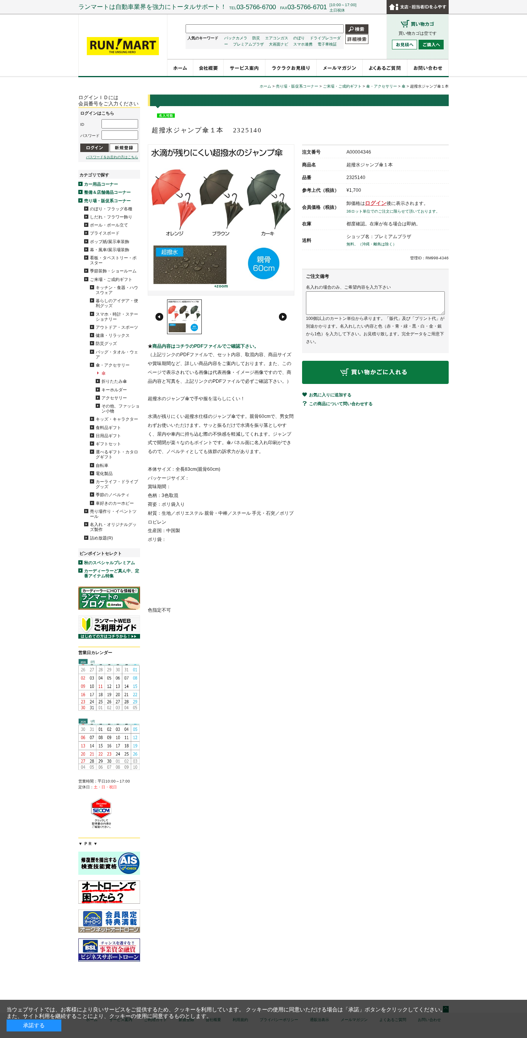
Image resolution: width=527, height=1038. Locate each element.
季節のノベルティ (113, 494)
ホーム (265, 86)
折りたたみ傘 (114, 381)
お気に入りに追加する (330, 394)
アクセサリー (114, 398)
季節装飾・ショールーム (113, 271)
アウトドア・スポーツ (117, 327)
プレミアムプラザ (248, 44)
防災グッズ (106, 343)
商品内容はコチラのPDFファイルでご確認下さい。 (205, 346)
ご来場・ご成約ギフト (111, 279)
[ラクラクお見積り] (291, 67)
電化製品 (104, 473)
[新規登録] (124, 147)
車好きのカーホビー (115, 503)
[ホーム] (180, 67)
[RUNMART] (122, 46)
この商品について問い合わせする (341, 403)
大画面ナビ (278, 44)
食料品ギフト (108, 427)
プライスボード (105, 233)
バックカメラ (235, 38)
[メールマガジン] (340, 67)
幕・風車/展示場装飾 (109, 249)
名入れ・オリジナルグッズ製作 (113, 527)
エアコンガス (276, 38)
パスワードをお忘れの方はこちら (112, 157)
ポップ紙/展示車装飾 (109, 241)
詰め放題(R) (101, 538)
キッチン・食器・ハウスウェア (117, 290)
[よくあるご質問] (385, 67)
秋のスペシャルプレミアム (109, 562)
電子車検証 (327, 44)
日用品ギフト (108, 435)
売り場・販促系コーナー (107, 200)
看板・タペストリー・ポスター (113, 260)
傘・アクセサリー (113, 365)
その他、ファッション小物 (120, 408)
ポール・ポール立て (109, 225)
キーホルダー (114, 389)
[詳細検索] (356, 39)
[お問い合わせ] (428, 67)
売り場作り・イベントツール (113, 514)
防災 (256, 38)
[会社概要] (208, 67)
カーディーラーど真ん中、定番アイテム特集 (111, 573)
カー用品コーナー (101, 184)
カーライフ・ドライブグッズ (117, 484)
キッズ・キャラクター (117, 419)
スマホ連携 (302, 44)
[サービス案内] (244, 67)
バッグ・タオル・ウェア (117, 354)
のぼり (299, 38)
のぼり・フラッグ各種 (111, 208)
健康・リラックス (113, 335)
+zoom (221, 286)
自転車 (102, 465)
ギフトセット (108, 443)
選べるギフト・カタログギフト (117, 454)
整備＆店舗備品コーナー (107, 192)
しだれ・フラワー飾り (111, 217)
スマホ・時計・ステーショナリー (117, 316)
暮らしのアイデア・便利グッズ (117, 303)
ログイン (376, 203)
